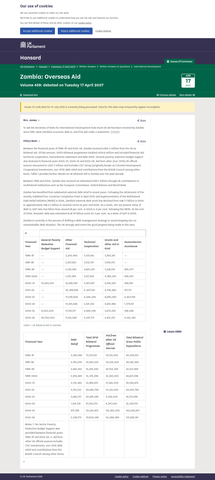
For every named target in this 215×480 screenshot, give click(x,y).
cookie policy (84, 23)
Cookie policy (121, 476)
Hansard (30, 57)
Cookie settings (103, 31)
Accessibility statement (183, 476)
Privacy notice (160, 476)
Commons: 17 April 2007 (63, 66)
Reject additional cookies (75, 31)
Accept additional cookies (37, 31)
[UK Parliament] (33, 44)
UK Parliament (27, 66)
